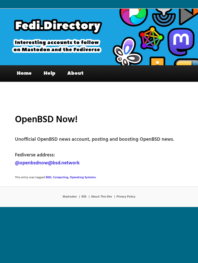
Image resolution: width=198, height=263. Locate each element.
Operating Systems (83, 177)
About (75, 73)
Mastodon (70, 196)
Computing (60, 177)
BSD (48, 177)
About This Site (101, 196)
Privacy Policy (126, 196)
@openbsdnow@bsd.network (47, 163)
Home (24, 73)
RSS (83, 196)
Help (49, 73)
